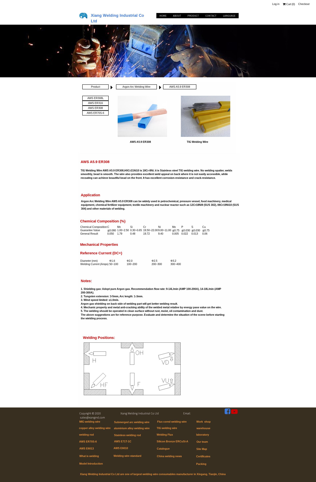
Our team (202, 441)
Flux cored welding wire (172, 421)
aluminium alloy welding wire (132, 428)
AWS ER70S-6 (88, 441)
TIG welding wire (167, 428)
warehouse (203, 428)
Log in (275, 4)
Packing (201, 464)
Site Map (201, 449)
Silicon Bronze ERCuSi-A (172, 441)
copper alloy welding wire (95, 428)
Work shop (203, 421)
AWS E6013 (86, 448)
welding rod (86, 434)
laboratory (202, 434)
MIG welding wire (89, 421)
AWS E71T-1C (122, 441)
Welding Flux (165, 434)
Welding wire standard (128, 456)
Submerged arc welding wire (131, 422)
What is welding (89, 456)
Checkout (303, 4)
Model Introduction (91, 463)
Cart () (290, 4)
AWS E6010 (121, 448)
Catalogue (163, 448)
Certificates (203, 456)
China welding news (169, 456)
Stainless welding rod (127, 435)
